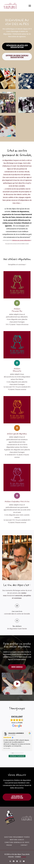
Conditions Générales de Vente (17, 842)
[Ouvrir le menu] (30, 6)
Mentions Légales (17, 839)
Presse (9, 845)
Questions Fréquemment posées (17, 837)
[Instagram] (20, 861)
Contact (24, 845)
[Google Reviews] (10, 861)
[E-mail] (23, 861)
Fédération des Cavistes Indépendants (21, 240)
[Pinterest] (17, 861)
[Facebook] (13, 861)
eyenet (23, 857)
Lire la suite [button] (6, 748)
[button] (17, 684)
